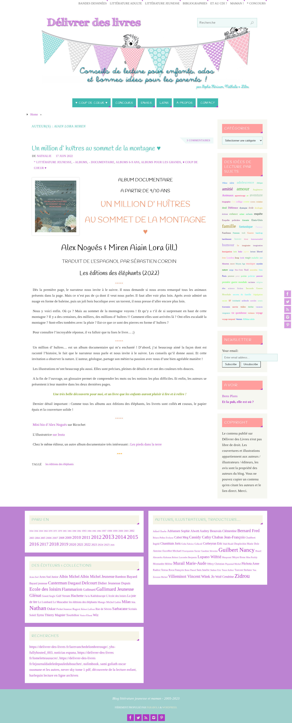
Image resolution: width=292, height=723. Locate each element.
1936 (36, 531)
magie (248, 257)
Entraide (245, 220)
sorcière (253, 301)
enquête (258, 213)
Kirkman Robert (170, 557)
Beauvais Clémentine (223, 531)
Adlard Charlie (159, 531)
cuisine (259, 202)
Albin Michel (69, 576)
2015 (132, 537)
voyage (259, 313)
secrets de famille (242, 294)
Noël (246, 270)
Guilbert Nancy (237, 550)
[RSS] (287, 309)
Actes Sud (34, 577)
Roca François (176, 569)
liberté (260, 252)
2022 (87, 544)
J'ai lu (87, 596)
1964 (46, 531)
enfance (233, 213)
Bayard (132, 577)
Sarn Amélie (203, 569)
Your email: (230, 351)
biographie (226, 202)
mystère (259, 264)
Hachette (77, 596)
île (238, 245)
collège (239, 202)
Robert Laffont (88, 609)
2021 (80, 544)
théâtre (243, 307)
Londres (230, 258)
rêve (223, 288)
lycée (242, 258)
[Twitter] (287, 301)
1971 (55, 531)
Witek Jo (208, 576)
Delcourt (89, 582)
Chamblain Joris (170, 543)
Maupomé (226, 557)
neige (231, 270)
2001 (126, 531)
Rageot (76, 609)
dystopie (243, 208)
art (247, 196)
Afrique (260, 183)
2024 (100, 544)
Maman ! (237, 3)
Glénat (35, 595)
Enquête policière (231, 220)
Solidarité (236, 301)
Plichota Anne (250, 563)
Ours (261, 270)
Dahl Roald (228, 544)
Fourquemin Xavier (191, 551)
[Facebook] (287, 293)
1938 (41, 531)
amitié (227, 189)
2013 (108, 536)
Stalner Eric (215, 570)
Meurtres (225, 264)
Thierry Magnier (55, 615)
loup (237, 257)
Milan (126, 602)
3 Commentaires (198, 140)
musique (250, 263)
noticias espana (65, 652)
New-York (239, 270)
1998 (109, 531)
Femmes (236, 233)
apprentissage (240, 196)
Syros (40, 615)
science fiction (235, 288)
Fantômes (226, 233)
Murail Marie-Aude (189, 563)
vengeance (226, 313)
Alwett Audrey (199, 531)
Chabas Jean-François (228, 537)
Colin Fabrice (187, 544)
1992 (79, 531)
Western (239, 319)
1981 (65, 531)
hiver (246, 239)
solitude (245, 300)
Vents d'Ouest (86, 615)
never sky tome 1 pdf (76, 670)
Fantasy (259, 227)
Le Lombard (45, 602)
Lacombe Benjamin (188, 557)
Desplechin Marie (243, 543)
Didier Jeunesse (109, 583)
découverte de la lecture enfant (114, 670)
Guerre (250, 233)
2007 (55, 537)
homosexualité (257, 239)
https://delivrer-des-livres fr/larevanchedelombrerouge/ (68, 647)
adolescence (245, 182)
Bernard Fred (248, 530)
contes (252, 202)
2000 (120, 531)
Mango (101, 602)
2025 (107, 544)
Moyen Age (240, 264)
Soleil (32, 615)
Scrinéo (132, 609)
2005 (43, 538)
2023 (94, 544)
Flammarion (72, 589)
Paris (224, 276)
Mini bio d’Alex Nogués (50, 425)
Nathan (37, 608)
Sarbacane (120, 609)
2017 (44, 544)
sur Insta (59, 435)
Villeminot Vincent (184, 576)
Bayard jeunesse (38, 583)
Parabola (153, 707)
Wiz (96, 615)
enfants (249, 214)
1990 (74, 531)
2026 (112, 545)
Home (34, 114)
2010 (76, 537)
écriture (225, 214)
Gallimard (89, 589)
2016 (34, 544)
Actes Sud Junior (48, 576)
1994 (89, 531)
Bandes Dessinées (92, 3)
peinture (231, 276)
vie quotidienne (238, 313)
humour (228, 245)
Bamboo (120, 576)
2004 (37, 538)
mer (261, 258)
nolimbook (91, 664)
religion (259, 282)
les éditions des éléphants (59, 464)
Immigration (227, 252)
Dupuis (125, 583)
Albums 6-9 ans (127, 162)
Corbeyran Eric (212, 543)
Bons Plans (230, 396)
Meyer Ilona (238, 557)
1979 (60, 531)
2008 (61, 537)
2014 (120, 537)
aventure (256, 195)
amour (243, 188)
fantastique (246, 226)
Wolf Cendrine (224, 576)
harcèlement (226, 239)
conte (246, 201)
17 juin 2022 (64, 156)
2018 (54, 544)
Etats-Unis (257, 220)
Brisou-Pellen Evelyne (163, 538)
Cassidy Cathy (200, 537)
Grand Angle (48, 596)
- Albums (80, 162)
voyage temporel (228, 319)
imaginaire (246, 245)
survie (235, 307)
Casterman (57, 583)
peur (238, 276)
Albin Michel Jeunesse (97, 576)
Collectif (198, 544)
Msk (133, 602)
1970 (50, 531)
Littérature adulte (126, 3)
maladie (255, 257)
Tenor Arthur (228, 570)
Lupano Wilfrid (209, 557)
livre (224, 258)
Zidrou (242, 576)
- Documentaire (101, 162)
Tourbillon (72, 615)
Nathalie (44, 156)
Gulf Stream (63, 595)
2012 (96, 537)
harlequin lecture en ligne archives (53, 675)
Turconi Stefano (243, 569)
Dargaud (74, 583)
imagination (258, 245)
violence (251, 313)
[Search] (252, 23)
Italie (240, 252)
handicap (259, 233)
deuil (224, 207)
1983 (70, 531)
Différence (233, 208)
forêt (243, 233)
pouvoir (259, 276)
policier (251, 276)
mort (232, 263)
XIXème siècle (248, 319)
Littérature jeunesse (162, 3)
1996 (99, 531)
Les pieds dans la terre (146, 444)
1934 (31, 531)
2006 (49, 538)
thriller (250, 307)
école (251, 207)
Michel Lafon (113, 602)
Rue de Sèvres (103, 609)
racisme (251, 282)
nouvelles (253, 270)
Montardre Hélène (162, 563)
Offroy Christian (215, 563)
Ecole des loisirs (45, 589)
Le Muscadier (60, 602)
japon (246, 251)
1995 (94, 531)
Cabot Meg (181, 537)
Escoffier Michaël (172, 550)
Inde (235, 252)
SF (230, 301)
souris (260, 301)
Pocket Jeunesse (64, 609)
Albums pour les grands (161, 162)
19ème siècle (228, 183)
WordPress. (169, 707)
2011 (86, 537)
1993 (84, 531)
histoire (237, 239)
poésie (244, 276)
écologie (259, 208)
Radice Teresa (160, 569)
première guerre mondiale (234, 282)
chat (233, 201)
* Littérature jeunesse (53, 162)
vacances (259, 307)
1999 (115, 531)
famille (229, 226)
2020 (72, 544)
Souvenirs (226, 307)
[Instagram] (287, 317)
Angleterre (258, 189)
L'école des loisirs (116, 595)
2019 (64, 544)
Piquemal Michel (233, 564)
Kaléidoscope (98, 595)
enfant (242, 214)
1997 (104, 531)
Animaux (228, 195)
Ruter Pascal (190, 570)
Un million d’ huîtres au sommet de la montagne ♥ (96, 148)
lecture (252, 252)
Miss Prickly (251, 557)
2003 (31, 538)
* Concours (256, 3)
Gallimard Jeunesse (115, 589)
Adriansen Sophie (178, 531)
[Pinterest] (287, 324)
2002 (132, 531)
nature (225, 269)
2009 (68, 538)
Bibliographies (195, 3)
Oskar (51, 609)
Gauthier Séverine (209, 551)
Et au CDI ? (218, 3)
